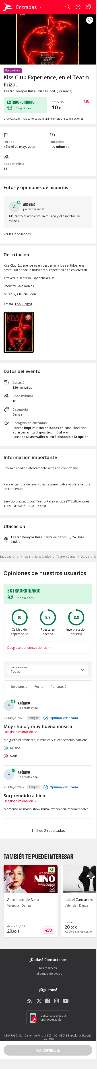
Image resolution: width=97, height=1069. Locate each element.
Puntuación (59, 686)
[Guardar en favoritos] (89, 20)
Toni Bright (23, 304)
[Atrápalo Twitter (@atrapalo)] (39, 1001)
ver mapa (64, 91)
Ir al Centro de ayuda (48, 973)
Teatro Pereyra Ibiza (26, 537)
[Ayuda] (78, 7)
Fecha (39, 686)
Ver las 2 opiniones (17, 234)
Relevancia (19, 686)
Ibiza (27, 556)
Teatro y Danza (66, 556)
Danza (85, 556)
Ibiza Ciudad (43, 556)
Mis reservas (48, 967)
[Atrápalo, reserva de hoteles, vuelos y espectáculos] (7, 7)
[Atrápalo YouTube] (65, 1001)
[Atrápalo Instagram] (57, 1001)
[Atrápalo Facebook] (48, 1001)
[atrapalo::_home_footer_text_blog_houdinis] (30, 1001)
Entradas (5, 556)
